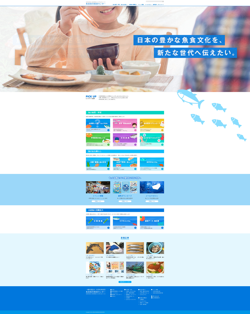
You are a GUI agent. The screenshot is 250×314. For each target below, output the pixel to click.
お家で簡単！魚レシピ (144, 292)
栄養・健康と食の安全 (144, 291)
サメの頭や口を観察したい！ (113, 257)
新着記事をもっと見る (125, 281)
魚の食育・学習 (116, 4)
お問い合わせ (155, 296)
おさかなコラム (143, 294)
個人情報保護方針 (156, 297)
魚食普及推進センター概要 (117, 291)
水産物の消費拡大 (133, 4)
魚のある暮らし (124, 4)
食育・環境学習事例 (130, 292)
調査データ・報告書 (144, 302)
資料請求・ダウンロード (158, 4)
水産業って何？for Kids (131, 291)
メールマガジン (148, 4)
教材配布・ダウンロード (131, 294)
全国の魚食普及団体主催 (158, 292)
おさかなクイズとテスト (131, 299)
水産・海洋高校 (143, 304)
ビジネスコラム (143, 301)
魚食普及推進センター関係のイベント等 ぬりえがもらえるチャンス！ (114, 96)
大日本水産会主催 (156, 291)
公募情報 (142, 299)
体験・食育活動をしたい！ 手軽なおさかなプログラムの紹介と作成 (113, 97)
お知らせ (113, 296)
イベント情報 (141, 4)
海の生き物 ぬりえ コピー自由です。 (107, 99)
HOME (112, 289)
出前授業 (128, 297)
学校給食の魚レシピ (130, 296)
